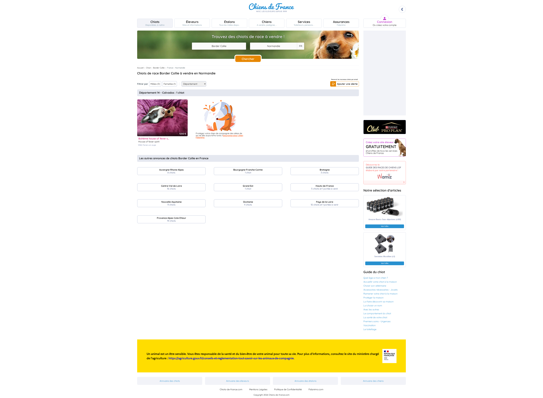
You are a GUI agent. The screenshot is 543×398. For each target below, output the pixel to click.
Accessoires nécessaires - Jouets (380, 290)
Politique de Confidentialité (288, 389)
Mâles (155, 83)
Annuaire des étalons (305, 380)
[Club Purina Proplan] (384, 127)
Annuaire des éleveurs (237, 380)
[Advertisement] (248, 250)
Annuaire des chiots (170, 380)
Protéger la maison (373, 297)
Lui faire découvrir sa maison (378, 301)
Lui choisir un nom (372, 305)
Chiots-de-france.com (231, 389)
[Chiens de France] (271, 9)
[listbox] (300, 46)
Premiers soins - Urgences (377, 321)
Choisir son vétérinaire (374, 286)
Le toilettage (369, 329)
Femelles (170, 83)
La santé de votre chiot (375, 317)
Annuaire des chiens (373, 380)
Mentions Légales (258, 389)
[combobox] (219, 46)
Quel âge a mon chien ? (375, 278)
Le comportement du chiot (377, 313)
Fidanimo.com (316, 389)
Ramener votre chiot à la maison (380, 293)
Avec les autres (371, 309)
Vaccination (369, 325)
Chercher (248, 59)
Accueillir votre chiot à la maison (380, 282)
